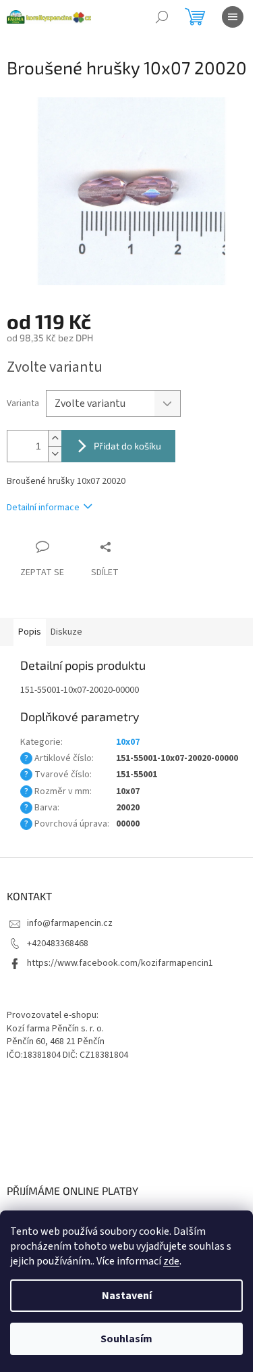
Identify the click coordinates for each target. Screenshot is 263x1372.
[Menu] (232, 16)
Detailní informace (43, 507)
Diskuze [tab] (66, 632)
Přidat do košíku (127, 445)
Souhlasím (126, 1338)
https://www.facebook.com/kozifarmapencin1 (120, 963)
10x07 (128, 742)
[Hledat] (161, 16)
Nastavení (127, 1295)
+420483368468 (57, 943)
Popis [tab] (29, 632)
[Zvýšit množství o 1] (54, 438)
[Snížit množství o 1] (54, 454)
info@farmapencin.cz (70, 923)
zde (171, 1261)
